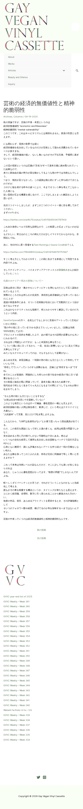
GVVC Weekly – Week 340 (16, 705)
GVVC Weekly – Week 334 (16, 739)
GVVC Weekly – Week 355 (16, 631)
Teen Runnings (41, 244)
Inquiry (11, 84)
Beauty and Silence (18, 77)
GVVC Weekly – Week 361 (16, 601)
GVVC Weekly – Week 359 (16, 611)
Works (11, 63)
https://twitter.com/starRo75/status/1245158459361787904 (34, 219)
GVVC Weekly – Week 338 (16, 720)
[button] (77, 70)
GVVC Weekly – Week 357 (16, 621)
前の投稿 (41, 529)
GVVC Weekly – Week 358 (16, 616)
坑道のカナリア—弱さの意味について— (23, 280)
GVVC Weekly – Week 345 (16, 680)
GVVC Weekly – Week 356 (16, 626)
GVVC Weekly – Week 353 (16, 641)
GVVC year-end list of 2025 (17, 596)
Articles (12, 70)
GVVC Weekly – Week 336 (16, 730)
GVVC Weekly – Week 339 (16, 715)
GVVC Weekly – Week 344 (16, 685)
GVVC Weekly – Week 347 (16, 670)
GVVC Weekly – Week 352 (16, 645)
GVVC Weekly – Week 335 (16, 734)
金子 (67, 244)
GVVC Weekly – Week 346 (16, 675)
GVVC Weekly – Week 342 (16, 695)
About (11, 57)
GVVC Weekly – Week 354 (16, 636)
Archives (7, 116)
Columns (18, 116)
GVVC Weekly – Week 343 (16, 690)
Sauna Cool (57, 244)
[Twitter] (38, 777)
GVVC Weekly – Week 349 (16, 660)
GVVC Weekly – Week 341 (16, 700)
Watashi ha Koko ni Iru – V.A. (17, 710)
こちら (15, 273)
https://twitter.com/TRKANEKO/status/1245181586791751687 (35, 252)
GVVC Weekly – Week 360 (16, 606)
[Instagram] (44, 777)
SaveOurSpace (11, 320)
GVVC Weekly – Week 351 (16, 650)
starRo (11, 212)
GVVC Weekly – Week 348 (16, 665)
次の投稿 (41, 538)
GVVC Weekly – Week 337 (16, 725)
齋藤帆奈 (63, 269)
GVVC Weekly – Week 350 (16, 656)
